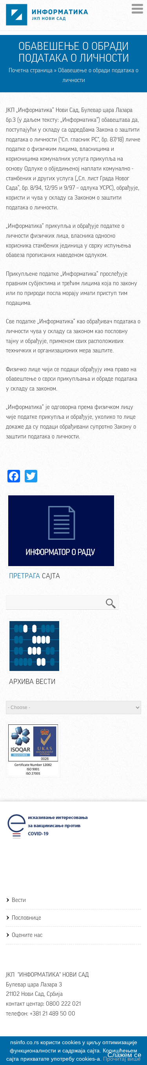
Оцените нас (27, 935)
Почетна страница (31, 70)
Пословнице (26, 918)
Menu (137, 9)
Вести (19, 900)
